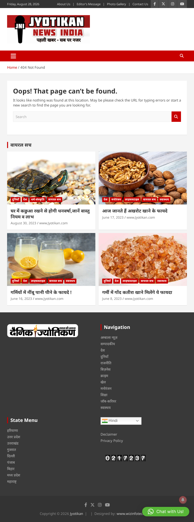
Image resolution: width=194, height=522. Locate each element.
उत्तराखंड (12, 443)
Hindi (113, 421)
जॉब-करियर (108, 401)
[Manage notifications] (183, 500)
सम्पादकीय (108, 343)
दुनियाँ (15, 199)
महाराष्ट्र (12, 481)
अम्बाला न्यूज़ (109, 337)
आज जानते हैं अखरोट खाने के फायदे (135, 211)
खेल (103, 382)
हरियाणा (12, 430)
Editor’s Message (89, 4)
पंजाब (11, 462)
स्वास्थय (164, 199)
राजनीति (106, 363)
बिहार (10, 468)
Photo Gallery (116, 4)
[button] (165, 511)
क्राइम (104, 375)
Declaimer (109, 434)
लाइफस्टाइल (132, 199)
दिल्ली (11, 456)
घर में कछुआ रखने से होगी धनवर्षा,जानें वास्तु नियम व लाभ (50, 214)
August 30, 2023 (23, 223)
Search (176, 116)
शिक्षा (104, 394)
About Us (63, 4)
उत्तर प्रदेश (13, 436)
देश (25, 199)
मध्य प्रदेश (13, 475)
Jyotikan (76, 513)
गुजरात (11, 449)
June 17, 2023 (112, 217)
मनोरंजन (116, 199)
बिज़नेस (105, 369)
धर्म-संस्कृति (37, 199)
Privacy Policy (112, 440)
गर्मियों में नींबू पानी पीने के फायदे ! (41, 292)
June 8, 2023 (112, 298)
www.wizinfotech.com (135, 513)
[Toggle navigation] (13, 56)
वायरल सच (20, 145)
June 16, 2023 (21, 298)
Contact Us (140, 4)
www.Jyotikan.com (53, 223)
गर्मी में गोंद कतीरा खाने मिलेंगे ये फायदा (137, 292)
